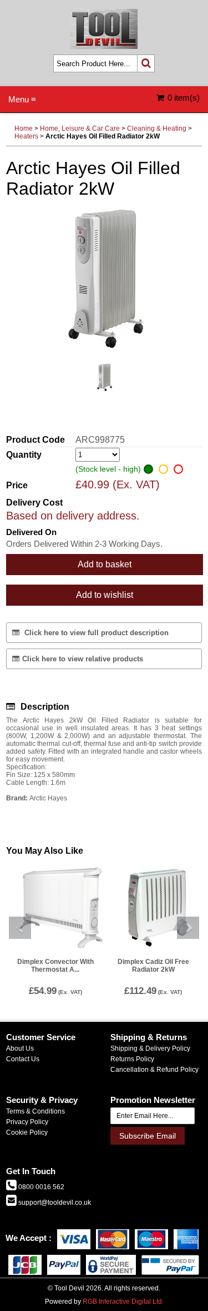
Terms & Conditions (35, 1111)
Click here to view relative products (82, 659)
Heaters (26, 136)
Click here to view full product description (95, 633)
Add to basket (104, 564)
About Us (20, 1048)
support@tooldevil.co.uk (54, 1202)
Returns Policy (132, 1059)
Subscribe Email (147, 1135)
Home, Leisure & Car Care (80, 128)
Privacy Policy (27, 1122)
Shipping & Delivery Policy (150, 1048)
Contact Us (22, 1059)
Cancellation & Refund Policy (154, 1069)
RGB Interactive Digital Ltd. (123, 1301)
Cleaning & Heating (156, 128)
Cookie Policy (27, 1132)
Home (23, 128)
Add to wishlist (104, 595)
